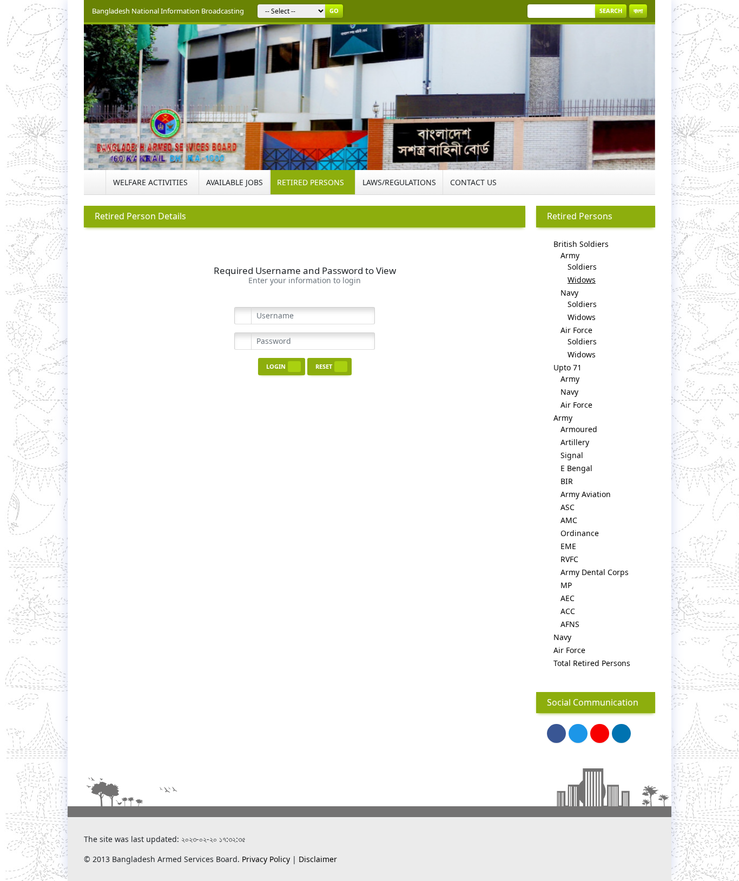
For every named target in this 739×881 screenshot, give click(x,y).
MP (566, 585)
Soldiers (582, 267)
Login (276, 366)
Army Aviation (585, 494)
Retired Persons (310, 182)
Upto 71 (567, 367)
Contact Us (473, 182)
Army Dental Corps (594, 572)
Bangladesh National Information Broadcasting (168, 11)
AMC (568, 520)
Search (610, 10)
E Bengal (576, 468)
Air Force (576, 330)
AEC (567, 598)
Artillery (574, 442)
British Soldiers (581, 244)
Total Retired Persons (591, 663)
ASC (567, 507)
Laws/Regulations (399, 182)
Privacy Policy (266, 859)
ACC (567, 611)
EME (568, 546)
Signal (571, 455)
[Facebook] (556, 733)
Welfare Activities (150, 182)
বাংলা (638, 10)
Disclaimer (318, 859)
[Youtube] (599, 733)
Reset (323, 366)
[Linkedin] (621, 733)
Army (569, 255)
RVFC (569, 559)
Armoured (578, 429)
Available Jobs (234, 182)
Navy (569, 293)
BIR (566, 481)
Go (334, 10)
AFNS (569, 624)
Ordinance (579, 533)
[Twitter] (578, 733)
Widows (582, 280)
